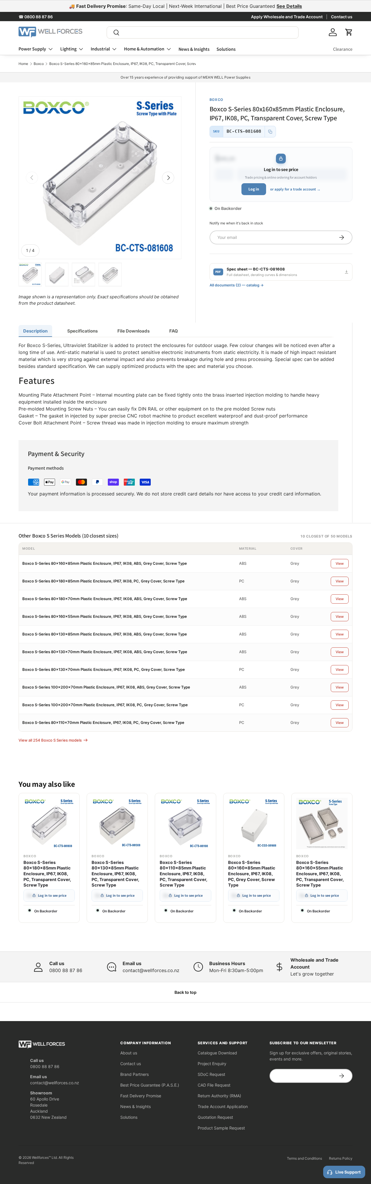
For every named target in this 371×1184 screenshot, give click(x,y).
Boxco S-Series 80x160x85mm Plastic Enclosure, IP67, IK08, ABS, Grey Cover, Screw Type (104, 563)
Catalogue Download (217, 1052)
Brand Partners (134, 1074)
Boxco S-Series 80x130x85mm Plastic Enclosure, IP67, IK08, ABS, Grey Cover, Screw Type (104, 634)
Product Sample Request (221, 1127)
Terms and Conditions (304, 1158)
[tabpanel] (178, 384)
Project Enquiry (212, 1063)
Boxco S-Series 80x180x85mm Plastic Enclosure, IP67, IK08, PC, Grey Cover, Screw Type (103, 581)
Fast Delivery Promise (140, 1095)
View (340, 563)
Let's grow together (312, 974)
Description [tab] (35, 331)
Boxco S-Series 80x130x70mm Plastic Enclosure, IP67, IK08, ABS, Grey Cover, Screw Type (104, 651)
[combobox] (203, 32)
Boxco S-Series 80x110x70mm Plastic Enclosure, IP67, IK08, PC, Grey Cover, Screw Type (103, 722)
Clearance (342, 49)
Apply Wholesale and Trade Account (287, 16)
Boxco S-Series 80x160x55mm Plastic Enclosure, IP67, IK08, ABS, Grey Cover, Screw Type (104, 616)
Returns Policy (340, 1158)
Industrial (100, 49)
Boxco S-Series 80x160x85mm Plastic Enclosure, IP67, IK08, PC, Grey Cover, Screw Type (251, 874)
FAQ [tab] (173, 331)
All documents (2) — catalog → (237, 285)
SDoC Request (211, 1074)
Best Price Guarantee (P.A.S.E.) (149, 1085)
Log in (253, 189)
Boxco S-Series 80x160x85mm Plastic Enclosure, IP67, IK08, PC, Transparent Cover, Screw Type (127, 64)
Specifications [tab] (82, 331)
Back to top (185, 992)
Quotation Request (215, 1117)
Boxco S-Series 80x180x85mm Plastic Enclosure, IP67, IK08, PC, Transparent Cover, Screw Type (47, 874)
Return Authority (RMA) (219, 1095)
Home (23, 64)
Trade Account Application (223, 1106)
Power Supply (32, 49)
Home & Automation (144, 49)
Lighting (68, 49)
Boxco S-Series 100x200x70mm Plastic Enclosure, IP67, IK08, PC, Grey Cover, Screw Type (105, 704)
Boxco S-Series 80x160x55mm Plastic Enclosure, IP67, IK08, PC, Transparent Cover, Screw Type (320, 874)
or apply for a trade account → (295, 189)
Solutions (226, 49)
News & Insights (194, 49)
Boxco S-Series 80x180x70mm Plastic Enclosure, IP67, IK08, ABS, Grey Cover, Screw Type (104, 598)
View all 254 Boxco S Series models (50, 740)
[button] (349, 32)
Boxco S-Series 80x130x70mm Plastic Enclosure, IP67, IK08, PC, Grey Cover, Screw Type (103, 669)
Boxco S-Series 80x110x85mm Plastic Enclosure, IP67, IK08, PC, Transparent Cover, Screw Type (183, 874)
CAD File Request (214, 1085)
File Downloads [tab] (133, 331)
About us (128, 1052)
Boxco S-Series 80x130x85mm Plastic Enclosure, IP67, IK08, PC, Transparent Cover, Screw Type (115, 874)
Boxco (39, 64)
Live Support (348, 1172)
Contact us (341, 16)
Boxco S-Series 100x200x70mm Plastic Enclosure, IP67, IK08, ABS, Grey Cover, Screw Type (106, 687)
